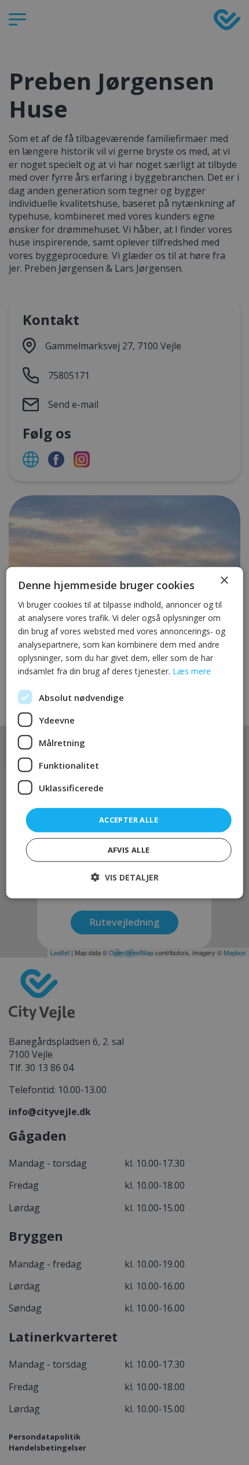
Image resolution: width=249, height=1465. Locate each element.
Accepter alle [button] (128, 819)
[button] (125, 877)
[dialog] (124, 732)
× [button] (223, 580)
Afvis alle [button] (129, 850)
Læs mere (192, 671)
